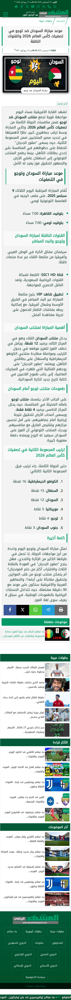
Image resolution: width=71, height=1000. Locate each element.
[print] (61, 610)
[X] (22, 610)
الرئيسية (61, 21)
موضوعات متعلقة (55, 622)
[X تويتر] (27, 6)
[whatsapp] (35, 610)
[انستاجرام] (38, 6)
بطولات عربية (45, 21)
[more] (55, 6)
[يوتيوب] (33, 6)
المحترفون (57, 943)
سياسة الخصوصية (35, 977)
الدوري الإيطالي (22, 965)
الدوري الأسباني (48, 965)
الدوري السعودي (17, 943)
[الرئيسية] (16, 6)
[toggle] (5, 14)
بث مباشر (12, 931)
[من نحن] (49, 6)
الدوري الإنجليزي (23, 954)
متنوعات (39, 943)
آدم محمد (62, 103)
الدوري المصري (48, 954)
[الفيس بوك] (21, 6)
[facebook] (10, 610)
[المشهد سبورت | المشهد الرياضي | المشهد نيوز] (53, 14)
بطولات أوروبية (34, 931)
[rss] (44, 6)
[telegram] (48, 610)
